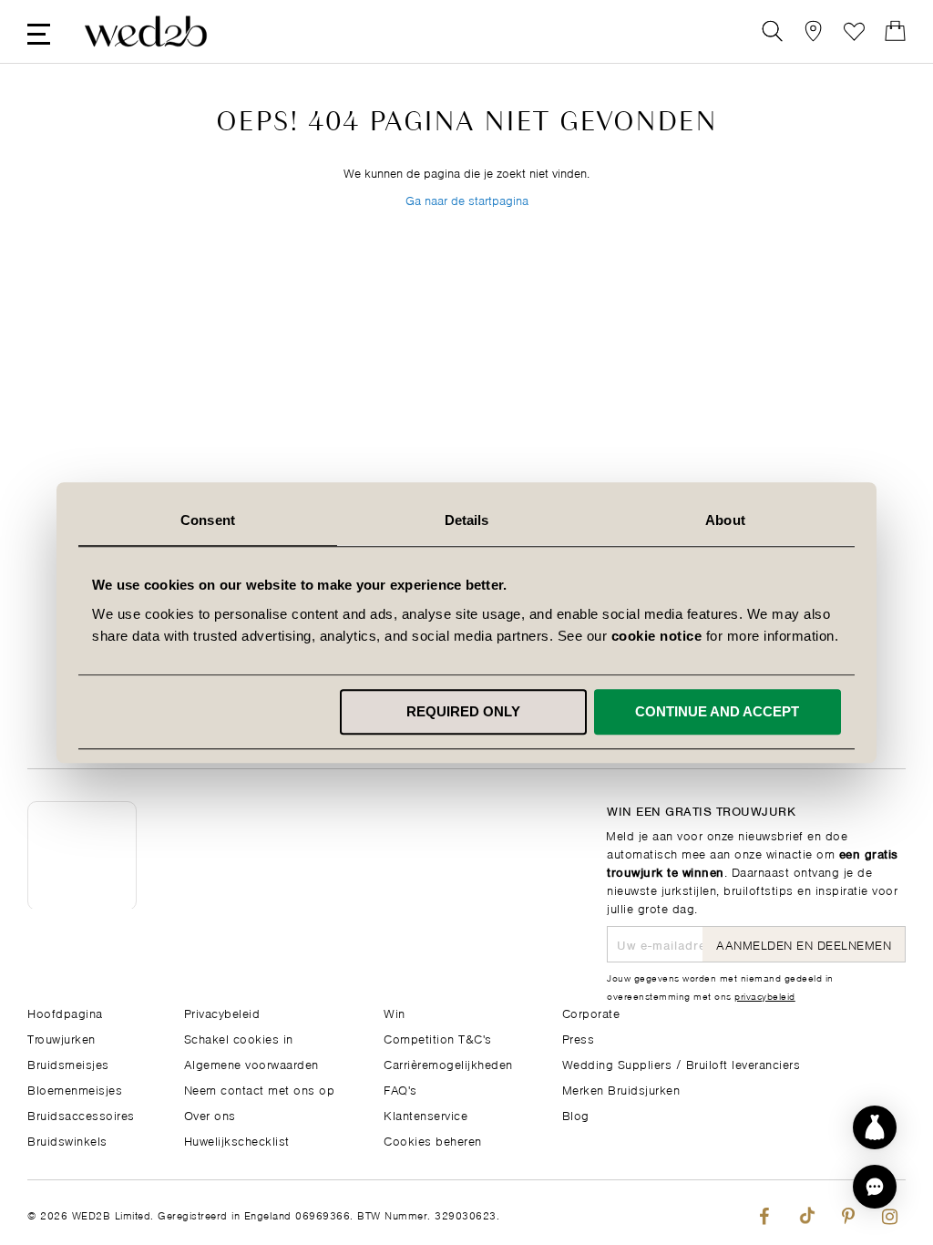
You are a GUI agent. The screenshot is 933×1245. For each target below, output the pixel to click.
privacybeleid (764, 995)
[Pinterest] (848, 1213)
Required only (463, 711)
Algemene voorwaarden (251, 1063)
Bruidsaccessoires (81, 1114)
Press (578, 1037)
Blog (576, 1114)
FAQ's (400, 1088)
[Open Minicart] (895, 31)
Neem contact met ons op (259, 1088)
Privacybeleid (222, 1012)
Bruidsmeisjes (68, 1063)
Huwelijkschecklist (237, 1139)
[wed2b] (146, 31)
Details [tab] (467, 520)
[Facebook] (764, 1213)
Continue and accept (717, 711)
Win (394, 1012)
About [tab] (725, 520)
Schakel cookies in (238, 1037)
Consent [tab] (207, 520)
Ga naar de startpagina (466, 199)
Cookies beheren (433, 1139)
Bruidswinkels (67, 1139)
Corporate (591, 1012)
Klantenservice (425, 1114)
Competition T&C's (438, 1037)
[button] (875, 1187)
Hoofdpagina (65, 1012)
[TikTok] (806, 1213)
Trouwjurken (61, 1037)
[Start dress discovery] (875, 1127)
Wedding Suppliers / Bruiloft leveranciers (681, 1063)
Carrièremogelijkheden (448, 1063)
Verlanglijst (854, 31)
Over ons (210, 1114)
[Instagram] (890, 1213)
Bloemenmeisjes (74, 1088)
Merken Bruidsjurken (621, 1088)
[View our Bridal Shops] (813, 31)
